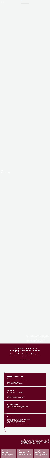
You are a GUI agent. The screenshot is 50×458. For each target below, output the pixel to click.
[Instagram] (1, 2)
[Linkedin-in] (3, 2)
